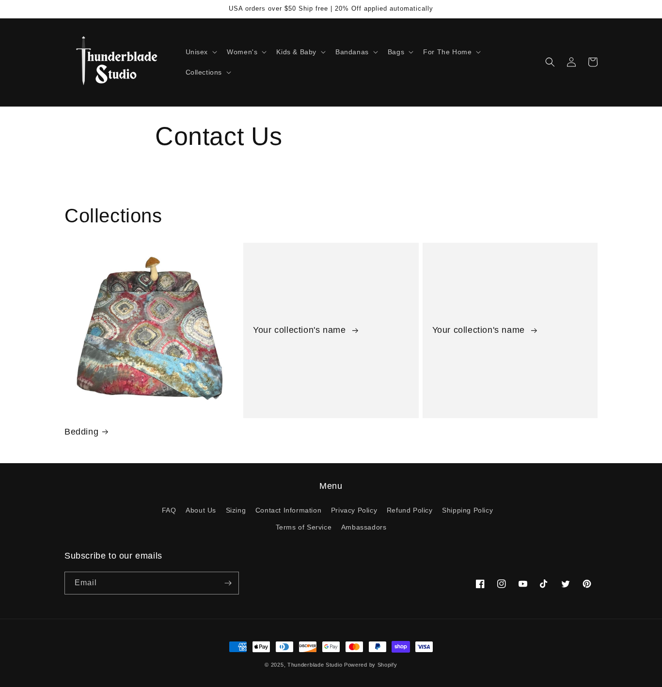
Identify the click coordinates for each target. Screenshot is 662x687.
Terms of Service (304, 527)
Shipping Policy (467, 510)
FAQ (169, 510)
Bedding (81, 432)
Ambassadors (364, 527)
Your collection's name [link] (300, 330)
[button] (200, 52)
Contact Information (288, 510)
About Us (201, 510)
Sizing (236, 510)
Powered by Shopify (370, 665)
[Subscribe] (227, 583)
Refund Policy (410, 510)
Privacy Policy (354, 510)
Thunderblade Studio (314, 665)
